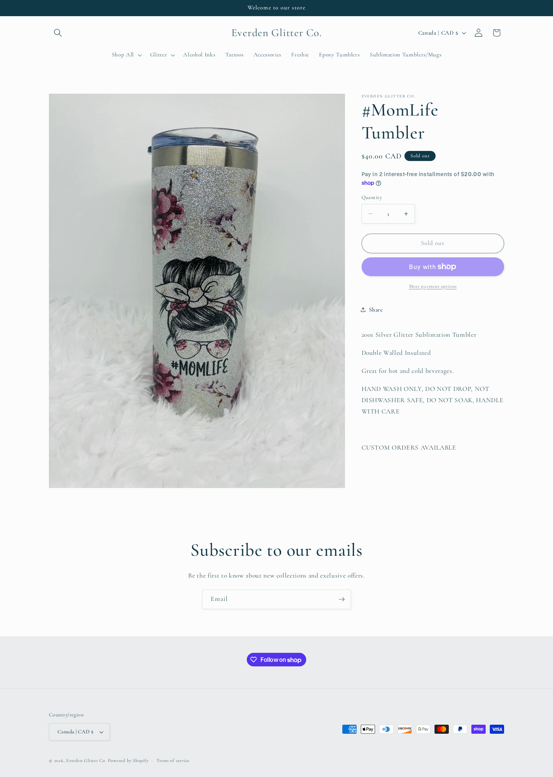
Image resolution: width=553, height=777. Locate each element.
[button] (58, 33)
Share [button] (376, 309)
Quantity (372, 197)
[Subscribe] (342, 599)
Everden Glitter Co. (86, 760)
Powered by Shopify (128, 760)
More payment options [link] (433, 286)
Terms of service (173, 760)
